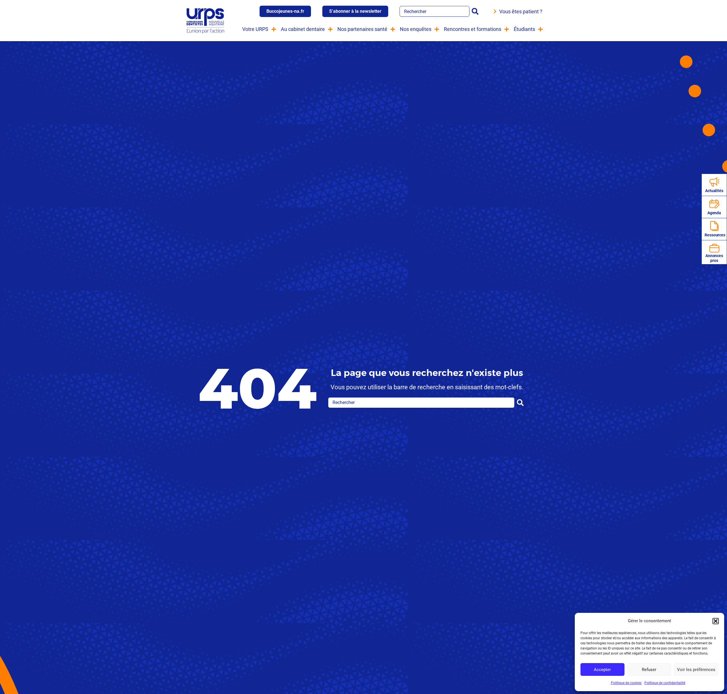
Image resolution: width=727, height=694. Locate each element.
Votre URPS (255, 29)
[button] (715, 621)
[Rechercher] (476, 11)
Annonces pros (714, 258)
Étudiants (524, 29)
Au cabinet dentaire (303, 29)
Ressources (715, 235)
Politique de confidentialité (664, 683)
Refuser (649, 669)
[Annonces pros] (714, 248)
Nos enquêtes (415, 29)
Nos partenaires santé (362, 29)
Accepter (602, 669)
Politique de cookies (626, 683)
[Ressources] (714, 226)
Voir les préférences (696, 669)
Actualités (714, 190)
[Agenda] (714, 204)
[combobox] (434, 11)
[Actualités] (714, 182)
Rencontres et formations (472, 29)
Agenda (714, 213)
